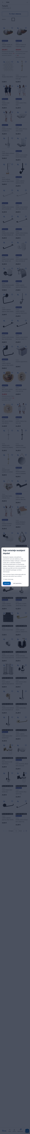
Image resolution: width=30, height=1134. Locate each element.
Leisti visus (6, 583)
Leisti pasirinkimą (17, 583)
